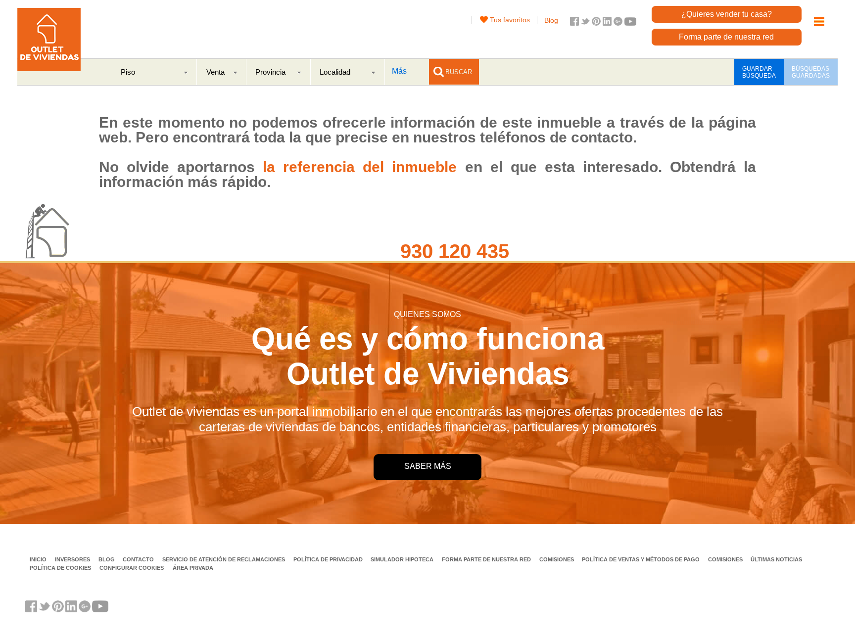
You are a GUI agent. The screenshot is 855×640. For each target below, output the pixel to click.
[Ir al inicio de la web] (49, 68)
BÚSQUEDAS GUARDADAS (811, 72)
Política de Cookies (61, 568)
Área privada (193, 568)
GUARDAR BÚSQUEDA (759, 72)
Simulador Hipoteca (403, 559)
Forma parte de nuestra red (726, 37)
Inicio (39, 559)
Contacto (139, 559)
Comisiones (557, 559)
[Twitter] (585, 23)
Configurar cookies (131, 568)
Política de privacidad (328, 559)
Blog (551, 20)
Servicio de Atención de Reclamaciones (224, 559)
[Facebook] (574, 23)
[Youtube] (630, 23)
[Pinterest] (596, 23)
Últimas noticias (776, 559)
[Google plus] (618, 23)
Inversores (73, 559)
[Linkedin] (607, 23)
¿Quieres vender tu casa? (726, 14)
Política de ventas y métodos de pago (641, 559)
